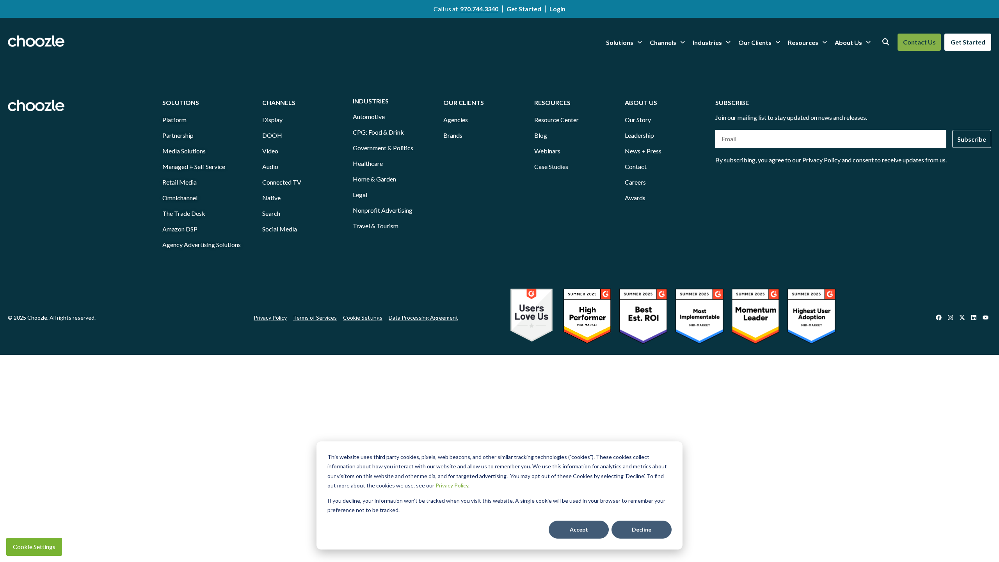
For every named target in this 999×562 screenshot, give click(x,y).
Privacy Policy (452, 485)
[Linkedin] (973, 318)
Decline (641, 529)
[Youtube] (985, 318)
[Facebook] (938, 318)
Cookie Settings (34, 546)
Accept (579, 529)
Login (557, 8)
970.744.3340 (479, 8)
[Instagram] (950, 318)
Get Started (524, 8)
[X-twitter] (962, 318)
